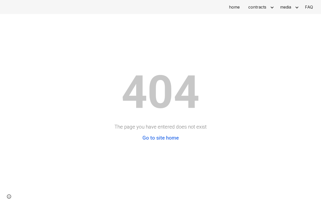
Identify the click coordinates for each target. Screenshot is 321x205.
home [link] (234, 7)
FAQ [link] (309, 7)
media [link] (285, 7)
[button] (9, 196)
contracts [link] (257, 7)
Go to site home (160, 138)
